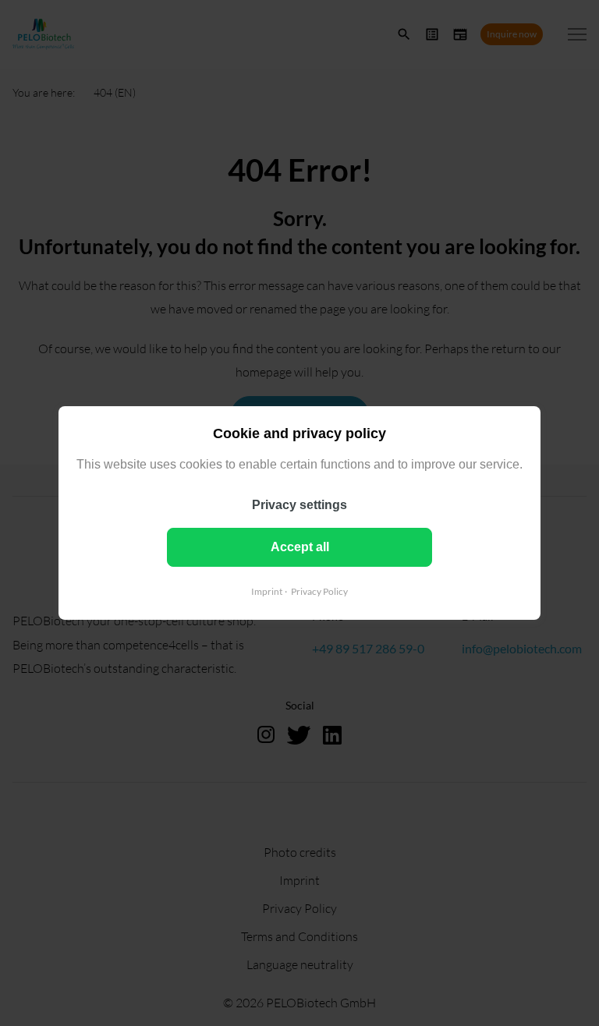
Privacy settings (299, 504)
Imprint (266, 591)
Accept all (300, 547)
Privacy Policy (319, 591)
